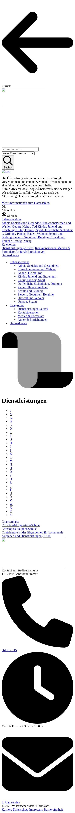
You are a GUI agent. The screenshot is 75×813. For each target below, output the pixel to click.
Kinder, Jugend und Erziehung (37, 276)
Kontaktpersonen (46, 248)
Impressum (36, 809)
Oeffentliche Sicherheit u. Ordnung (40, 283)
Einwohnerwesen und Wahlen (37, 269)
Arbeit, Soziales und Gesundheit (22, 223)
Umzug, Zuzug (22, 241)
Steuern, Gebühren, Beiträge (31, 237)
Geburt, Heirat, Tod (25, 226)
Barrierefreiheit (53, 809)
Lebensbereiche (11, 219)
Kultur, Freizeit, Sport (29, 230)
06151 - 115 (9, 650)
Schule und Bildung (30, 291)
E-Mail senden (11, 802)
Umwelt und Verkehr (31, 298)
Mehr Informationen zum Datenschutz (26, 203)
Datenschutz (20, 809)
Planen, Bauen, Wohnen (32, 233)
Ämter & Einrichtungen (30, 251)
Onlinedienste (10, 255)
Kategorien (9, 244)
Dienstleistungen (18, 248)
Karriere (7, 809)
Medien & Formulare (31, 316)
